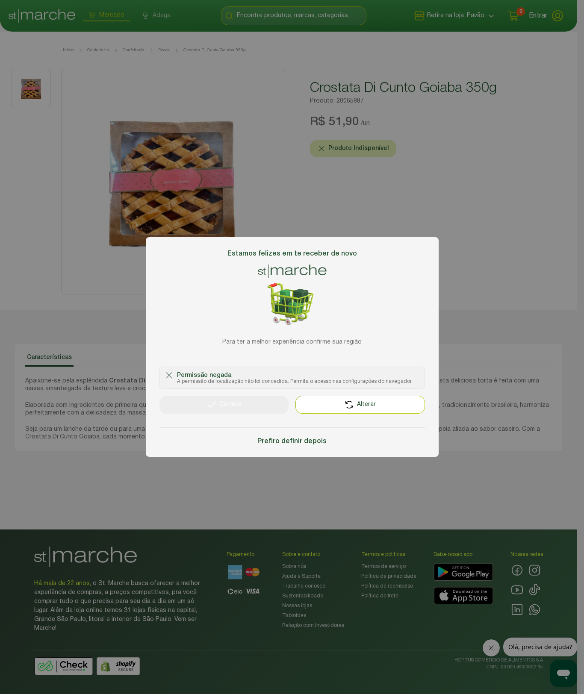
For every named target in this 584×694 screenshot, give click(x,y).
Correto (230, 404)
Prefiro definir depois (292, 441)
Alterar (366, 404)
